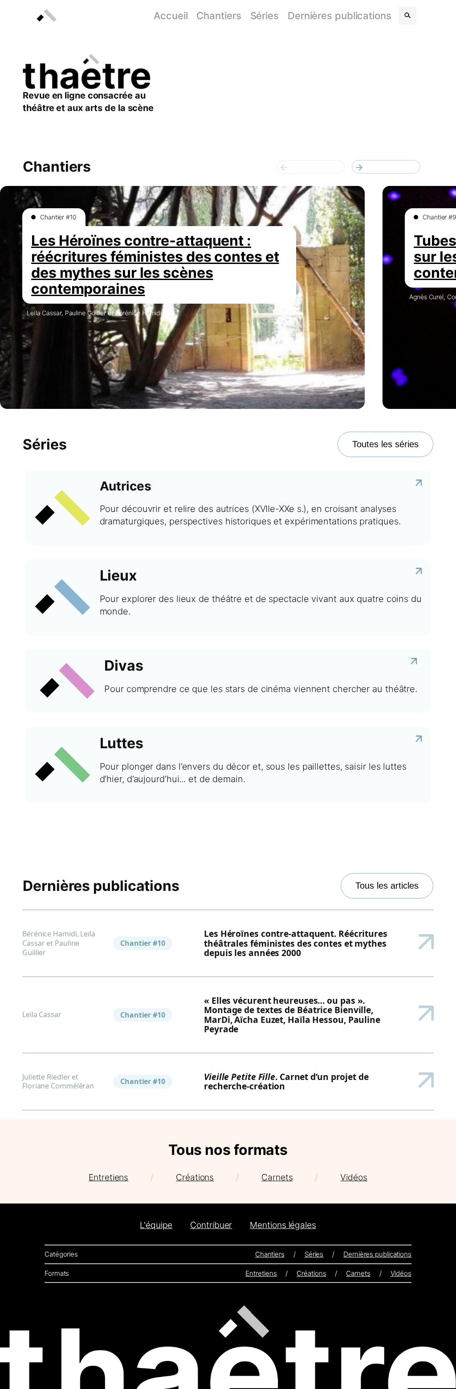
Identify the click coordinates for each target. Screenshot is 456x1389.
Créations (195, 1177)
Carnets (277, 1177)
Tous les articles (387, 885)
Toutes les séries (385, 444)
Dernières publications (339, 15)
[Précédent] (311, 167)
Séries (264, 15)
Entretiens (108, 1177)
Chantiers (218, 15)
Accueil (170, 15)
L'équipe (156, 1225)
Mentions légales (283, 1225)
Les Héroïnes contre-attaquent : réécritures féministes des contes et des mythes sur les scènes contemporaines (155, 264)
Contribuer (211, 1225)
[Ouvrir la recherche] (407, 16)
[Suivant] (386, 167)
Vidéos (353, 1177)
